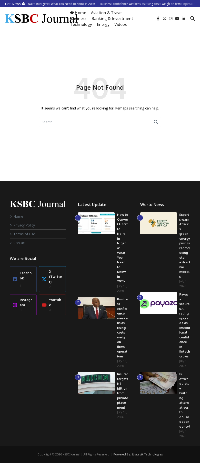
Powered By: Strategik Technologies (138, 454)
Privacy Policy (24, 225)
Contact (19, 242)
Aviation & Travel (106, 12)
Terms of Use (24, 234)
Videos (120, 24)
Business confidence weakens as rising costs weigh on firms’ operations (122, 327)
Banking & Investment (112, 18)
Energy (103, 24)
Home (18, 216)
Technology (81, 24)
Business (78, 18)
